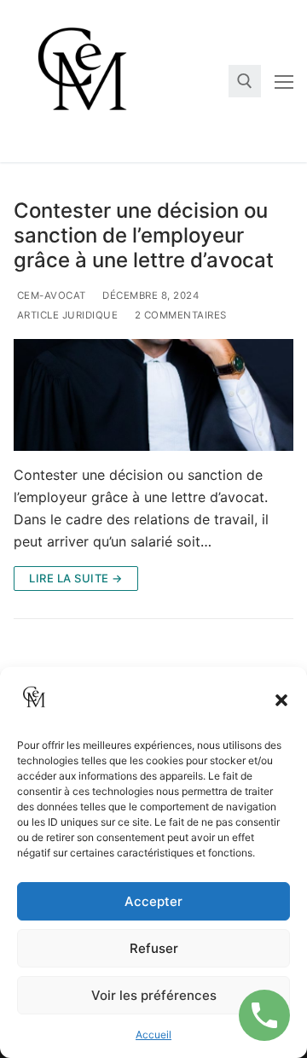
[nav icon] (284, 81)
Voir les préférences (154, 995)
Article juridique (66, 315)
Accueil (153, 1034)
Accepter (153, 901)
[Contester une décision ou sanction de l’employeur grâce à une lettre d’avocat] (153, 395)
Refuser (154, 948)
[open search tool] (245, 81)
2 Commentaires (179, 315)
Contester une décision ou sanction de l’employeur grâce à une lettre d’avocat (144, 235)
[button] (281, 700)
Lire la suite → (76, 578)
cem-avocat (50, 295)
